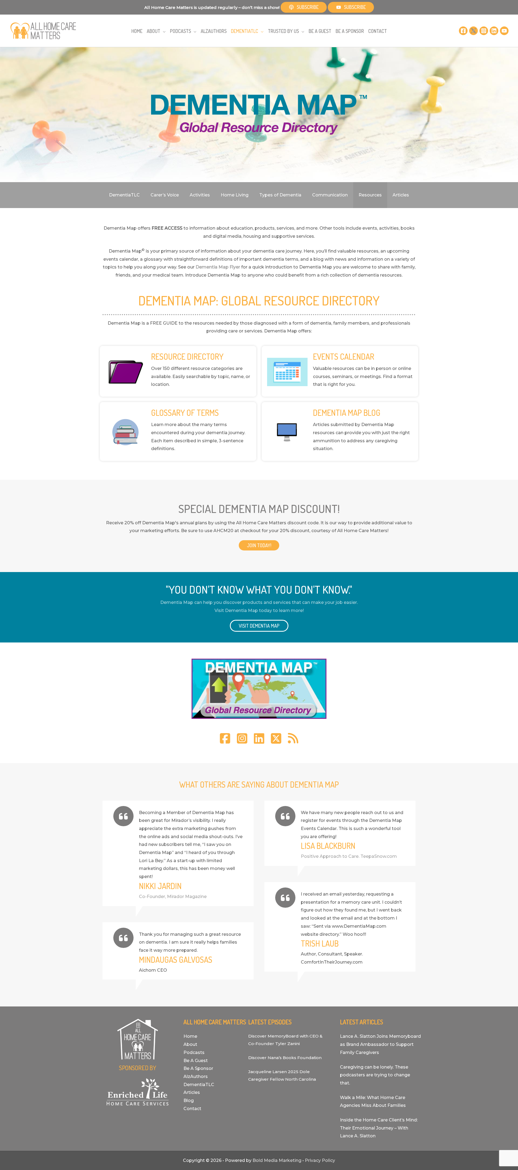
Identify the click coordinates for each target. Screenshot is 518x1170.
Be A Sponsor (198, 1068)
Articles (191, 1092)
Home (190, 1036)
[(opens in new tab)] (259, 688)
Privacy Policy (320, 1160)
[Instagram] (483, 30)
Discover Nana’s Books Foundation (285, 1057)
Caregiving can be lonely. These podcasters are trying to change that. (375, 1075)
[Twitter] (473, 30)
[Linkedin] (494, 30)
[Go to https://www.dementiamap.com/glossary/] (178, 431)
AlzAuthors (195, 1076)
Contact (192, 1108)
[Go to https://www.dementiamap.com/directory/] (178, 371)
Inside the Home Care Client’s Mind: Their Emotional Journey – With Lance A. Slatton (379, 1127)
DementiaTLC (198, 1084)
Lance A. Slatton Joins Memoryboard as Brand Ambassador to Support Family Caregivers (380, 1044)
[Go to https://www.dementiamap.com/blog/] (340, 431)
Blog (188, 1100)
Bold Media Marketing (277, 1160)
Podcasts (194, 1052)
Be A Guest (195, 1060)
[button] (163, 31)
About (190, 1044)
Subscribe (308, 7)
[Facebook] (463, 30)
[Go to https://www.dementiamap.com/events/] (340, 371)
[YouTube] (504, 30)
